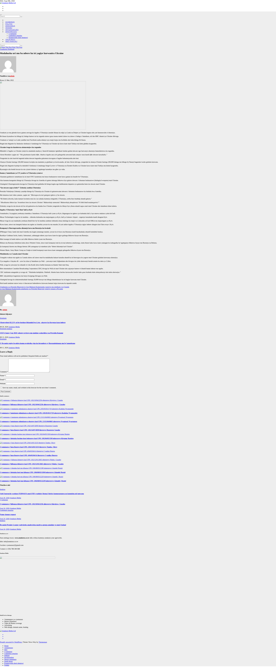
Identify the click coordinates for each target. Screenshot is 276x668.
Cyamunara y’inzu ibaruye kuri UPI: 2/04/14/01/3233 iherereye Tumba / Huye (28, 447)
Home (6, 646)
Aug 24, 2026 (4, 508)
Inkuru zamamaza (10, 659)
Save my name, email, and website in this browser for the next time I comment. (29, 388)
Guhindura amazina (15, 36)
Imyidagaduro (9, 657)
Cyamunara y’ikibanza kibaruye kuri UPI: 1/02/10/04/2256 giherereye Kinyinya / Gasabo (32, 404)
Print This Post (17, 47)
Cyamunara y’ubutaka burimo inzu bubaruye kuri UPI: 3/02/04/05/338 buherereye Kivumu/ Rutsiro (37, 438)
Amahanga (4, 49)
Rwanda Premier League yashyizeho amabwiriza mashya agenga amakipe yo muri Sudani (33, 525)
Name (2, 375)
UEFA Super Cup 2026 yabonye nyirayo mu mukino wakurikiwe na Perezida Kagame (31, 333)
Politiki (6, 665)
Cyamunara (12, 34)
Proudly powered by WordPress (11, 642)
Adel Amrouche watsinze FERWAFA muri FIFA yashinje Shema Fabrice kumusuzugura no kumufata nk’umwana (42, 494)
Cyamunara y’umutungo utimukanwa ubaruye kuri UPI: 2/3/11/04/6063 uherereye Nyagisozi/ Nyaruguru (38, 421)
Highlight (11, 49)
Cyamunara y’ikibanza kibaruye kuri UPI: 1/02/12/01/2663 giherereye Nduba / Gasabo (32, 464)
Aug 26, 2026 (4, 498)
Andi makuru (11, 41)
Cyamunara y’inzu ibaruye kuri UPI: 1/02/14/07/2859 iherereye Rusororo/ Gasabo (30, 430)
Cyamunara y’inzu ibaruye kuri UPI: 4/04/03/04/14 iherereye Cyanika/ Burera (28, 455)
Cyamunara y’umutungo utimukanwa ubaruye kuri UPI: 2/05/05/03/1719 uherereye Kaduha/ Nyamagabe (38, 413)
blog (5, 650)
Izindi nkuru (8, 661)
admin (12, 76)
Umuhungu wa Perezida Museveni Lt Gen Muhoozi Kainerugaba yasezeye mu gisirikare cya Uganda (34, 287)
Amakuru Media (14, 327)
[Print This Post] (6, 47)
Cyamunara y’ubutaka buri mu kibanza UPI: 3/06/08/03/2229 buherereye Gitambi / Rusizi (33, 481)
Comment (4, 372)
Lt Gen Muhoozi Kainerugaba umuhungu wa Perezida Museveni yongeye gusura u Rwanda (31, 289)
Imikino (9, 329)
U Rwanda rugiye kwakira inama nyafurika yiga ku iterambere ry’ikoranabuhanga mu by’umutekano (37, 343)
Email (2, 379)
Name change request (8, 514)
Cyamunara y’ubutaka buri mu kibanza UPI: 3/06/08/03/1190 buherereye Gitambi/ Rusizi (32, 472)
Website (2, 383)
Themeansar (43, 642)
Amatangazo (11, 32)
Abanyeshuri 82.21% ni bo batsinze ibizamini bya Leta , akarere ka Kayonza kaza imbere (33, 322)
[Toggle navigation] (1, 14)
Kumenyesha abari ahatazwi (18, 37)
